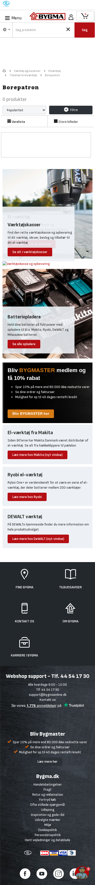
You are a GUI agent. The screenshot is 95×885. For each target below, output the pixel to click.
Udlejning (47, 810)
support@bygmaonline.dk (47, 695)
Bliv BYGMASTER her (30, 413)
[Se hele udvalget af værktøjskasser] (26, 263)
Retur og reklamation (47, 794)
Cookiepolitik (47, 830)
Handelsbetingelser (47, 784)
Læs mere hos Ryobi (27, 497)
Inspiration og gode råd (47, 815)
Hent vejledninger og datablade (47, 840)
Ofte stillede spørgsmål (47, 805)
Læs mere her (47, 761)
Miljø (47, 825)
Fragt (47, 789)
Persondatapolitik (48, 835)
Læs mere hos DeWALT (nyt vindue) (38, 539)
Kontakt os (48, 700)
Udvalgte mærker (47, 820)
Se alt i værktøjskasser (29, 252)
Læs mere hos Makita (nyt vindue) (37, 455)
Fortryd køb (47, 799)
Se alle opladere (23, 344)
